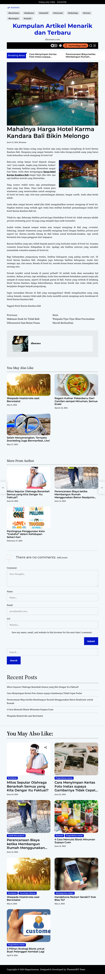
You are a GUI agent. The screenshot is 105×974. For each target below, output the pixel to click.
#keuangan (13, 18)
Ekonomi (59, 835)
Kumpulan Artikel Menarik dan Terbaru (52, 29)
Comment (12, 567)
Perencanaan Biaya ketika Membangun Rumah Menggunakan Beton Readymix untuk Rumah (44, 58)
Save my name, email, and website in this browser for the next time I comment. (52, 632)
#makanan (29, 13)
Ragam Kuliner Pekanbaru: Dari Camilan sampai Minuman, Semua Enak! (76, 401)
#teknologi (73, 13)
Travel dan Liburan (28, 893)
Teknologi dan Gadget (65, 893)
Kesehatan (12, 778)
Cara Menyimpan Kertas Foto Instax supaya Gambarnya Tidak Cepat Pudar (44, 693)
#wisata (86, 13)
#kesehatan (13, 13)
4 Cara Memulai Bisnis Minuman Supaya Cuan (79, 55)
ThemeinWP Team (76, 969)
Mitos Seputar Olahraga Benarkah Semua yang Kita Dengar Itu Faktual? (28, 494)
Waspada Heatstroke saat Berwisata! (23, 400)
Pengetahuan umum (64, 778)
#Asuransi (58, 13)
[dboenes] (20, 344)
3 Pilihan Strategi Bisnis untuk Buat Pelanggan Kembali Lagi (25, 950)
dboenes (22, 142)
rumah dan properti (16, 835)
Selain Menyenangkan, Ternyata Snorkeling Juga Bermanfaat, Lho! (28, 439)
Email (10, 605)
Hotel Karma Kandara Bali (28, 305)
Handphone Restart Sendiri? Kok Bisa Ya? (75, 899)
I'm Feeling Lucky (77, 45)
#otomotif (43, 13)
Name (10, 591)
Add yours (62, 557)
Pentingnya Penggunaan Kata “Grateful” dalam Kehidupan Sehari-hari (26, 534)
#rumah (27, 18)
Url (8, 618)
